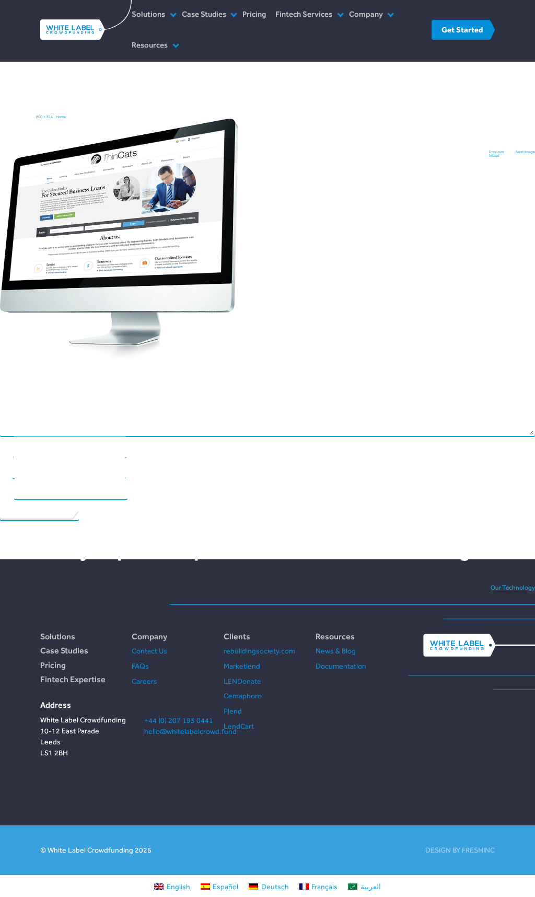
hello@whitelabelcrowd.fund (190, 731)
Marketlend (242, 666)
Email (6, 467)
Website (7, 488)
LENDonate (242, 681)
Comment (266, 172)
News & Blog (336, 651)
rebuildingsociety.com (259, 651)
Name (6, 446)
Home (61, 117)
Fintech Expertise (73, 679)
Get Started (462, 29)
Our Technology (513, 587)
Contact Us (149, 651)
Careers (144, 681)
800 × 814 (44, 117)
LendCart (239, 726)
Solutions (148, 13)
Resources (150, 44)
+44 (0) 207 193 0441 (178, 720)
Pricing (254, 13)
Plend (233, 711)
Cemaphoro (243, 696)
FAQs (140, 666)
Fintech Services (303, 13)
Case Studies (204, 13)
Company (366, 13)
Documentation (341, 666)
